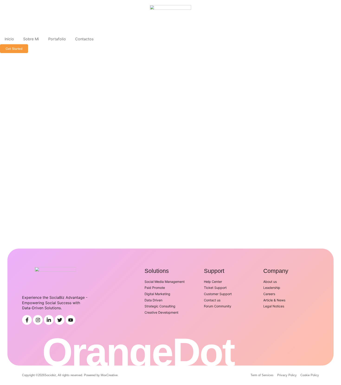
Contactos (84, 39)
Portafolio (57, 39)
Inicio (9, 39)
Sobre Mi (31, 39)
